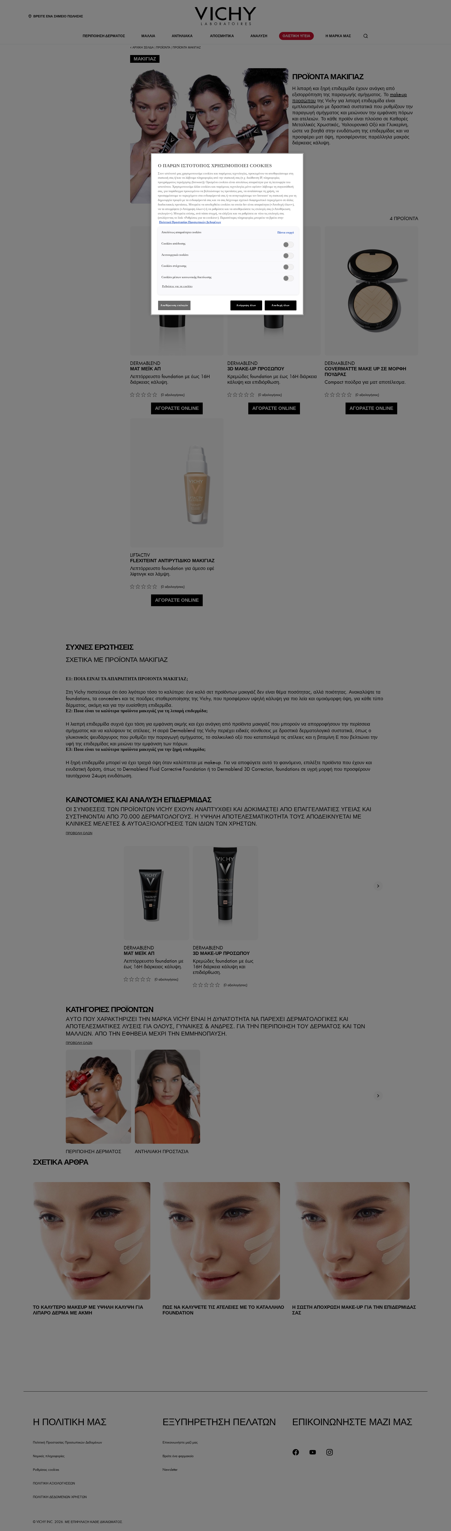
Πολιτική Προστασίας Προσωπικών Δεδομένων (190, 222)
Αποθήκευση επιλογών (174, 305)
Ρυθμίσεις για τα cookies (177, 286)
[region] (227, 234)
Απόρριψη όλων (246, 305)
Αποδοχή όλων (281, 305)
